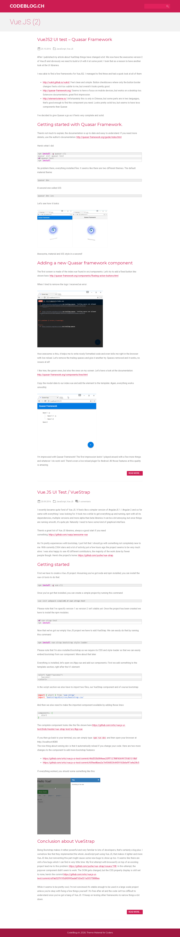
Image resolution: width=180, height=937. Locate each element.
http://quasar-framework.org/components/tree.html (62, 374)
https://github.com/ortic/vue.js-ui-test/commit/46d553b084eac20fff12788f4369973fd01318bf (90, 758)
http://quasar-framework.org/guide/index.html (99, 137)
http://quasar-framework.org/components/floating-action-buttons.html (84, 275)
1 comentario (85, 501)
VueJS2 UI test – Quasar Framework (74, 39)
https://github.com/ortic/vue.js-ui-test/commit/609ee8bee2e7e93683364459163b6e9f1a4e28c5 (91, 762)
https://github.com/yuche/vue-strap (95, 555)
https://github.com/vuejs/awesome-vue (68, 534)
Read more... (135, 473)
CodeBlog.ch (27, 6)
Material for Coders (103, 932)
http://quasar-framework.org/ (57, 90)
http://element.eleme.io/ (55, 98)
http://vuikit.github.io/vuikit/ (56, 82)
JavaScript (61, 49)
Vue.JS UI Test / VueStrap (63, 492)
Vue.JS (70, 49)
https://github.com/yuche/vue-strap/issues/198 (92, 866)
